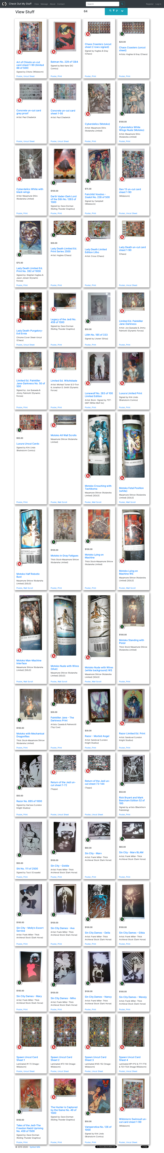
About (52, 4)
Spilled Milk (35, 1147)
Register (150, 4)
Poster (19, 76)
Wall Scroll (62, 502)
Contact (61, 4)
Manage (44, 4)
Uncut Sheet (29, 76)
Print (60, 76)
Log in (158, 4)
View (36, 4)
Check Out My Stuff (19, 3)
